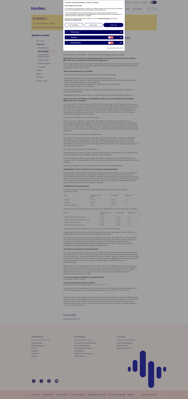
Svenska (75, 5)
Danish (67, 5)
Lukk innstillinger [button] (73, 25)
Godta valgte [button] (93, 25)
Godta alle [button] (113, 25)
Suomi (80, 5)
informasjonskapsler (104, 18)
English (71, 5)
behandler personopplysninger (73, 20)
